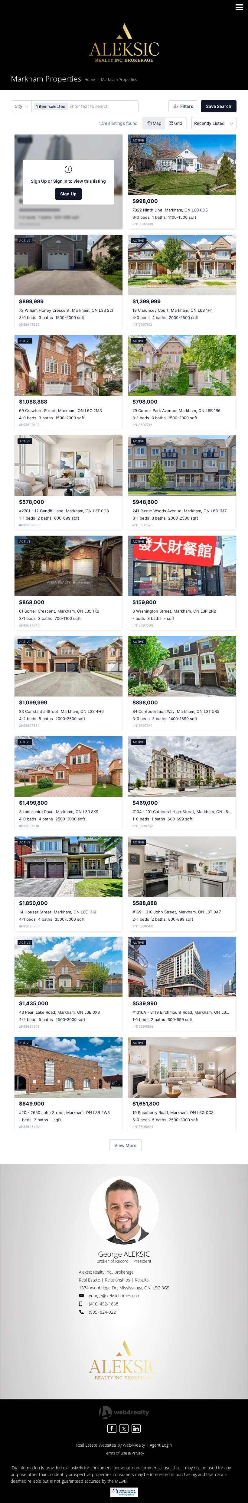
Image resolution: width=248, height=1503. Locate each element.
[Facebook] (111, 1428)
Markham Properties (119, 79)
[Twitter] (124, 1428)
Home (89, 79)
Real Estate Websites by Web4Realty (110, 1445)
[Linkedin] (136, 1428)
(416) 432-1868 (103, 1304)
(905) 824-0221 (103, 1312)
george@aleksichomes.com (114, 1295)
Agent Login (161, 1445)
